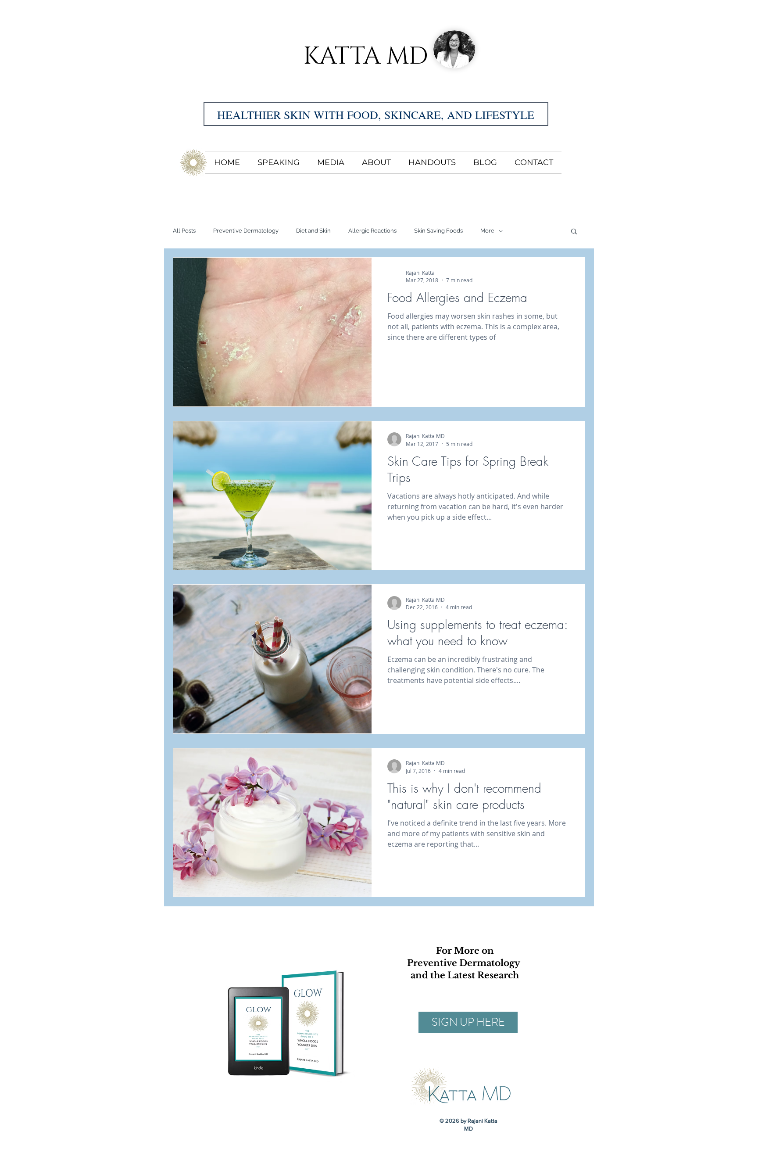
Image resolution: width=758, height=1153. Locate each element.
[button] (574, 232)
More (487, 230)
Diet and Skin (313, 230)
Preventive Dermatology (246, 230)
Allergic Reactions (372, 230)
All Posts (184, 230)
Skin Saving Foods (438, 230)
